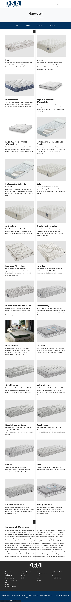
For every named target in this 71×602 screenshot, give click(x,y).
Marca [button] (17, 25)
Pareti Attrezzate (42, 574)
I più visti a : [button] (52, 25)
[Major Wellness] (51, 371)
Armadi (39, 580)
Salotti (38, 576)
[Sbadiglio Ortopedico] (51, 212)
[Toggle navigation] (61, 4)
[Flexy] (19, 46)
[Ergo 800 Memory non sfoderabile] (19, 128)
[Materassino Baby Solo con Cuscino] (51, 128)
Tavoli (23, 576)
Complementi (56, 576)
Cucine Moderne (26, 572)
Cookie (7, 601)
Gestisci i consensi (15, 601)
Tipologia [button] (39, 25)
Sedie (22, 578)
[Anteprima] (19, 212)
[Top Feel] (51, 331)
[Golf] (51, 450)
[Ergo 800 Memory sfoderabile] (51, 85)
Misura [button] (28, 25)
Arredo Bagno (56, 578)
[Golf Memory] (51, 291)
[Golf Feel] (19, 450)
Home (28, 17)
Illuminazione (56, 574)
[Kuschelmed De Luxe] (19, 411)
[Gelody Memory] (51, 490)
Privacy (2, 601)
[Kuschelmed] (51, 411)
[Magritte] (51, 252)
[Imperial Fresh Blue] (19, 490)
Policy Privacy (46, 595)
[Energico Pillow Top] (19, 252)
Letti (38, 578)
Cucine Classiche (26, 574)
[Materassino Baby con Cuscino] (19, 170)
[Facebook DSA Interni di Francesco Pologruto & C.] (27, 597)
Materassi (41, 17)
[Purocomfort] (19, 85)
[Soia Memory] (19, 371)
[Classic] (51, 46)
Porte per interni (57, 572)
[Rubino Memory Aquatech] (19, 291)
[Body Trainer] (19, 331)
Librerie (39, 572)
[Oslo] (51, 170)
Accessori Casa (34, 17)
